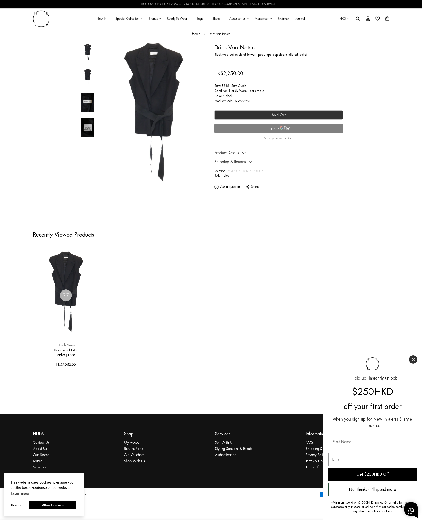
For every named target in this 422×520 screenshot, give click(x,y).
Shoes (216, 18)
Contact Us (41, 443)
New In (101, 18)
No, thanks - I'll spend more (372, 489)
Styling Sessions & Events (233, 449)
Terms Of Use (315, 467)
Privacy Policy (316, 455)
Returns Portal (134, 449)
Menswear (262, 18)
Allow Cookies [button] (53, 505)
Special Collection (127, 18)
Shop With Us (134, 461)
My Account (133, 443)
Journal (300, 18)
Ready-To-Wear (177, 18)
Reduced (283, 19)
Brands (153, 18)
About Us (40, 449)
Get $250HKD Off (372, 474)
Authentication (225, 455)
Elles (226, 175)
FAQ (309, 443)
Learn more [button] (20, 494)
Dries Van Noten (66, 350)
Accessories (237, 18)
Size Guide (238, 86)
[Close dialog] (413, 359)
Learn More (256, 91)
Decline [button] (16, 505)
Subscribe (40, 467)
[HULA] (41, 19)
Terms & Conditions (320, 461)
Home (196, 34)
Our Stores (41, 455)
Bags (199, 18)
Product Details (226, 153)
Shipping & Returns (320, 449)
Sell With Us (224, 443)
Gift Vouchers (134, 455)
